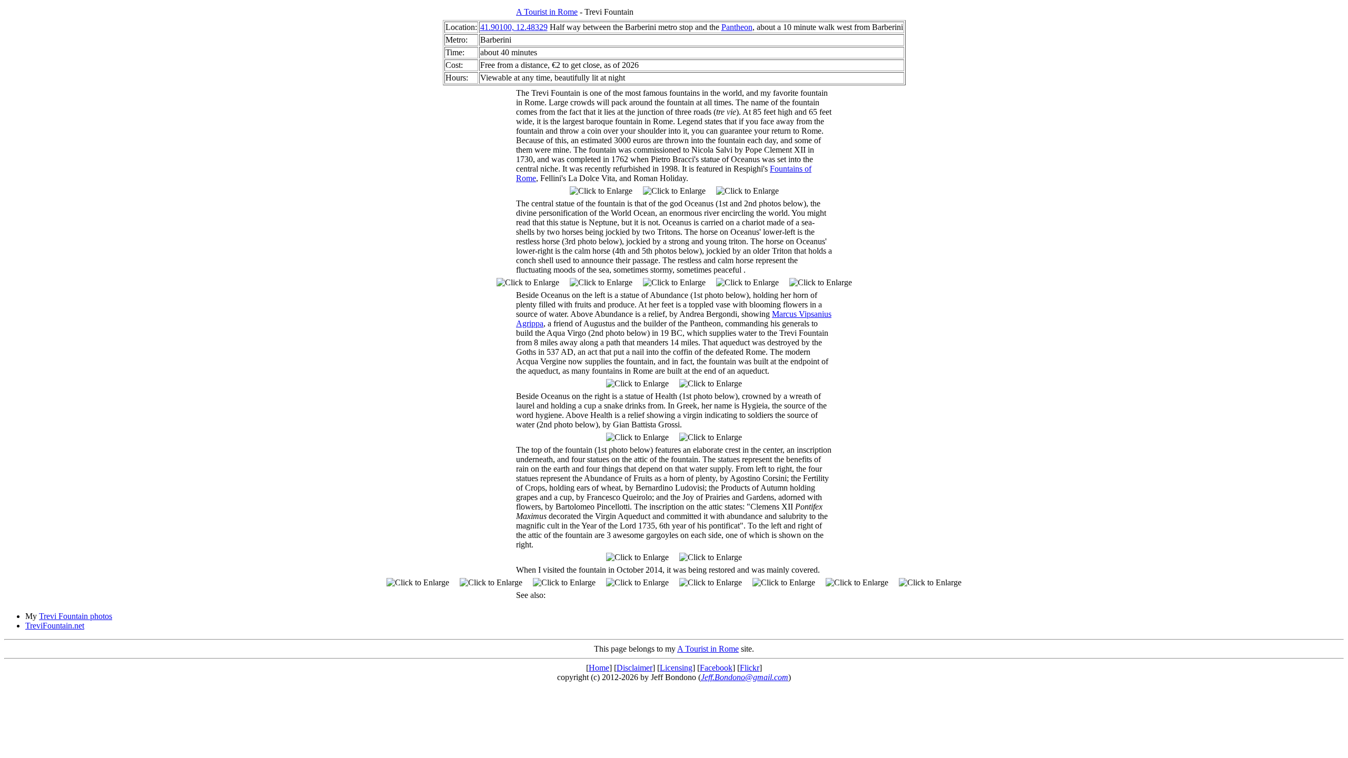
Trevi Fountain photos (75, 616)
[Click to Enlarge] (601, 191)
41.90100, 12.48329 (514, 27)
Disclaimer (634, 667)
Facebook (716, 667)
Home (599, 667)
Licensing (676, 667)
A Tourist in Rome (547, 11)
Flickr (749, 667)
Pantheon (736, 27)
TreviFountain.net (54, 625)
